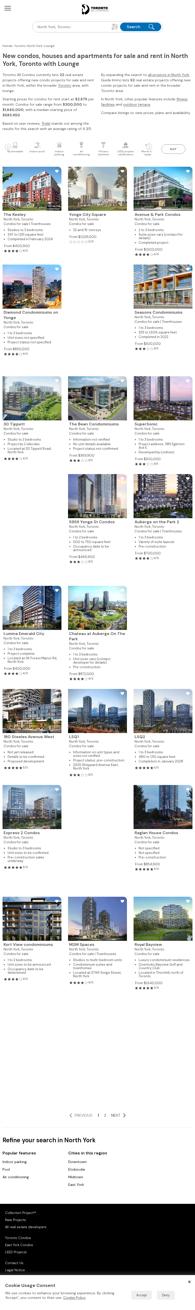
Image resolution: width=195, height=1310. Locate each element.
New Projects (15, 1220)
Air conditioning (16, 1177)
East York (76, 1184)
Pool (6, 1169)
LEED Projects (16, 1252)
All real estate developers (25, 1227)
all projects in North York (168, 74)
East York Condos (19, 1245)
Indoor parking (15, 1161)
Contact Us (14, 1263)
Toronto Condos (18, 1238)
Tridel (45, 123)
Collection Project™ (20, 1213)
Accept (141, 1295)
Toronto (64, 85)
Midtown (75, 1177)
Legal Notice (15, 1270)
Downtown (77, 1161)
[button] (114, 27)
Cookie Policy (74, 1297)
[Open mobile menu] (7, 8)
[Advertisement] (97, 317)
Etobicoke (76, 1169)
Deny (166, 1295)
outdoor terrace (136, 104)
